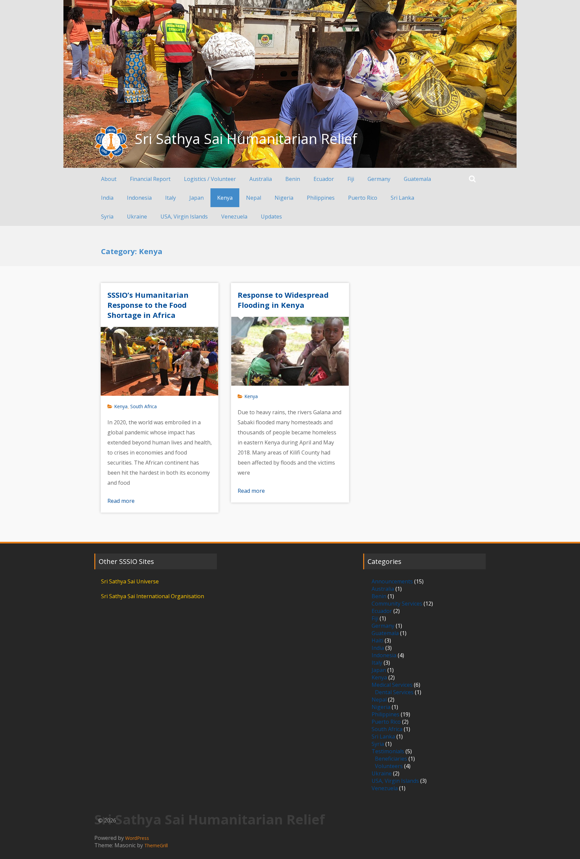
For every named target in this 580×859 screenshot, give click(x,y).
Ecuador (323, 179)
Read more (121, 501)
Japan (196, 197)
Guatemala (417, 179)
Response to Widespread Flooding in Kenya (283, 300)
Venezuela (234, 216)
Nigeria (284, 197)
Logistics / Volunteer (210, 179)
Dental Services (394, 692)
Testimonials (388, 751)
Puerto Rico (362, 197)
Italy (170, 197)
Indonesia (139, 197)
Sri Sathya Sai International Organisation (152, 596)
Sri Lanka (402, 197)
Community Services (397, 603)
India (107, 197)
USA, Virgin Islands (184, 216)
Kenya (225, 197)
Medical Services (392, 684)
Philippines (321, 197)
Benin (292, 179)
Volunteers (389, 766)
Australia (260, 179)
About (108, 179)
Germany (379, 179)
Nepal (253, 197)
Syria (107, 216)
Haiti (377, 640)
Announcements (392, 581)
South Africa (143, 406)
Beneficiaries (391, 758)
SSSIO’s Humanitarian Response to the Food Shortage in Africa (148, 305)
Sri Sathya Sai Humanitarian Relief (246, 138)
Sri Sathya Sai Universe (130, 581)
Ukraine (137, 216)
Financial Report (150, 179)
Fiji (350, 179)
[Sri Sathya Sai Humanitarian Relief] (111, 142)
